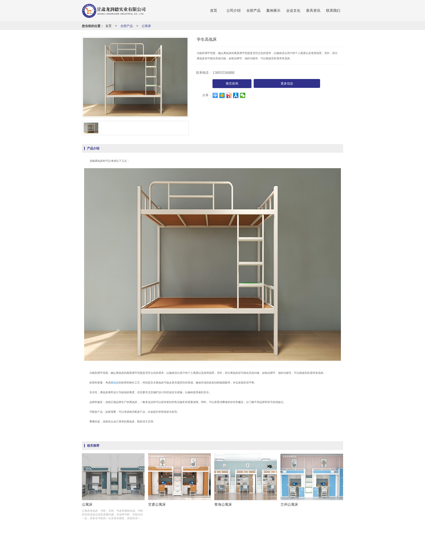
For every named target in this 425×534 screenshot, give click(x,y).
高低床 (115, 382)
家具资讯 (313, 10)
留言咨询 (232, 83)
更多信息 (287, 83)
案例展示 (273, 10)
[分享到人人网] (236, 95)
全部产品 (253, 10)
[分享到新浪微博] (229, 95)
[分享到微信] (242, 95)
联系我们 (333, 10)
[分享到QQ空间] (222, 95)
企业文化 (293, 10)
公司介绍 (233, 10)
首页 (213, 10)
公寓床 (146, 25)
